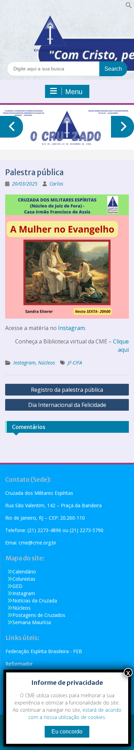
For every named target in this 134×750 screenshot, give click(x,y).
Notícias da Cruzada (34, 600)
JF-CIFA (75, 362)
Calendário (24, 571)
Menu (73, 92)
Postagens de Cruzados (38, 615)
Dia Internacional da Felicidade (67, 405)
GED (17, 586)
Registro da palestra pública (67, 389)
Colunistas (23, 579)
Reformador (19, 663)
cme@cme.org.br (37, 542)
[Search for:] (67, 68)
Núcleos (46, 362)
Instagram (71, 328)
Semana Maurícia (31, 622)
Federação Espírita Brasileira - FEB (43, 651)
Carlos (56, 183)
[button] (128, 6)
